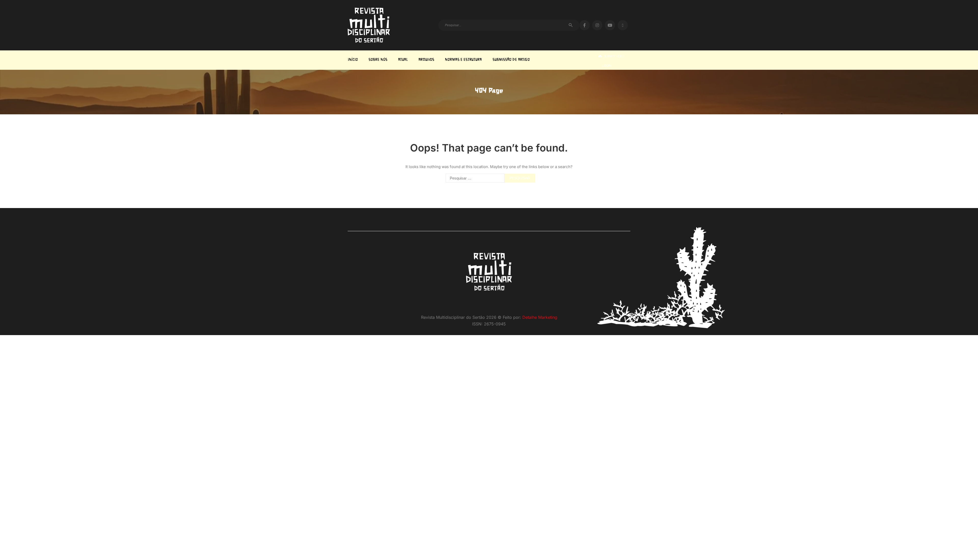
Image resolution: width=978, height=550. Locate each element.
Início (353, 60)
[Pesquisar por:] (474, 178)
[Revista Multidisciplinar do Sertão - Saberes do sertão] (369, 25)
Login (607, 65)
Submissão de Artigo (511, 60)
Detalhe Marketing (539, 317)
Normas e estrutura (463, 60)
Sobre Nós (378, 60)
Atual (403, 60)
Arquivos (426, 60)
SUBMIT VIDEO (614, 56)
